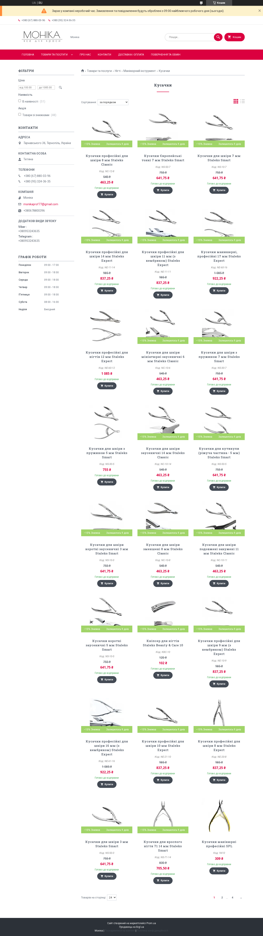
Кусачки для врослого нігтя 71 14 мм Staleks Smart (163, 846)
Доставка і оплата (131, 54)
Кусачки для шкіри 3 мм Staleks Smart (106, 844)
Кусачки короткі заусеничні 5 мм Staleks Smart (107, 645)
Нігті (118, 71)
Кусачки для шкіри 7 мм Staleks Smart (219, 158)
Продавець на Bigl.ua (131, 927)
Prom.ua (151, 923)
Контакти (104, 54)
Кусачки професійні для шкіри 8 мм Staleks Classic (107, 160)
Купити (109, 194)
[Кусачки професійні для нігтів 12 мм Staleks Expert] (106, 326)
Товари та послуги (54, 54)
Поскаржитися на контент (120, 930)
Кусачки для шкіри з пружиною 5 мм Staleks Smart (106, 452)
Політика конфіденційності (152, 930)
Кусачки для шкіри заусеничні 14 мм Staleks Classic (163, 452)
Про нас (85, 54)
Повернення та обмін (165, 54)
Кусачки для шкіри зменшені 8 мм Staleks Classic (163, 549)
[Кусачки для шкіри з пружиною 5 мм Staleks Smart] (106, 422)
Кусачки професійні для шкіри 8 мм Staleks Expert (219, 745)
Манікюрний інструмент (139, 71)
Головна (28, 54)
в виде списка (242, 102)
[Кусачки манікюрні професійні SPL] (219, 815)
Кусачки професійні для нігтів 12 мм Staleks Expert (107, 356)
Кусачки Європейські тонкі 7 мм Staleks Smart (163, 158)
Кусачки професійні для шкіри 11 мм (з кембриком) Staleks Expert (163, 258)
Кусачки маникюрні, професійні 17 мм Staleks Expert (219, 256)
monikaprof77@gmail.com (40, 204)
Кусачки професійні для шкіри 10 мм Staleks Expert (163, 745)
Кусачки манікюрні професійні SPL (219, 844)
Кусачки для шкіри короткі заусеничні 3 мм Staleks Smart (106, 549)
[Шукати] (218, 37)
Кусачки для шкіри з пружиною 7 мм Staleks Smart (219, 356)
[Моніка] (42, 44)
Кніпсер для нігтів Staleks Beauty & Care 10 (163, 643)
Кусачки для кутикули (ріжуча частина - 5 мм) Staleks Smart (219, 452)
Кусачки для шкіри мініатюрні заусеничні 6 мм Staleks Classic (163, 356)
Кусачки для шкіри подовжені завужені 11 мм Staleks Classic (219, 549)
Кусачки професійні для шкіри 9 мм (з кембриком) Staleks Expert (219, 647)
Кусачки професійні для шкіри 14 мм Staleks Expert (107, 256)
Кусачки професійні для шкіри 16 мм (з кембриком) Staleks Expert (107, 747)
